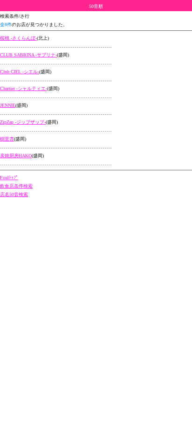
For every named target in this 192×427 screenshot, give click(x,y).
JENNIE (7, 105)
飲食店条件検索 (16, 186)
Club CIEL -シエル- (19, 71)
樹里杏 (7, 138)
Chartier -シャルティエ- (23, 88)
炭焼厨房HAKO (16, 155)
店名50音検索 (14, 194)
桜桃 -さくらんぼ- (18, 38)
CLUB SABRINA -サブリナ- (28, 54)
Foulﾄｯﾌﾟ (9, 177)
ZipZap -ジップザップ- (23, 122)
